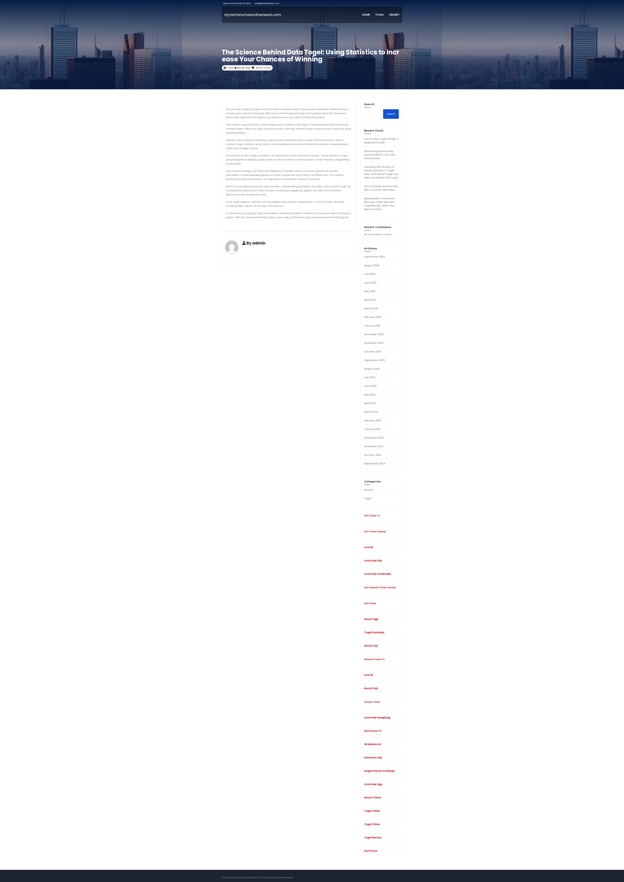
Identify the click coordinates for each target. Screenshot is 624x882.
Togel (379, 15)
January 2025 (372, 429)
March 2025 (371, 412)
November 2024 (374, 446)
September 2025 (374, 360)
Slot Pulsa (370, 603)
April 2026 (370, 300)
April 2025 (370, 403)
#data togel (263, 67)
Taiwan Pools (372, 701)
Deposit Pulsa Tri (374, 659)
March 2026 (371, 308)
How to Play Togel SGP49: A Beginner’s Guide (381, 140)
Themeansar (286, 877)
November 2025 (374, 343)
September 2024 (374, 463)
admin (259, 243)
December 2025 (374, 334)
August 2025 (371, 368)
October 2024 (372, 455)
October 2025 (372, 351)
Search (369, 104)
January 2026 (372, 325)
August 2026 (371, 265)
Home (366, 15)
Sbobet (394, 15)
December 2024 (374, 437)
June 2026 (370, 282)
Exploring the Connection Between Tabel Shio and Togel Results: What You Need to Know (379, 204)
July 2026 (369, 274)
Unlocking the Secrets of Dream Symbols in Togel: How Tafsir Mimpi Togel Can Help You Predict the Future (381, 172)
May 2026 (370, 291)
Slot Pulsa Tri (372, 515)
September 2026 (374, 256)
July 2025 (369, 377)
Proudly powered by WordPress (239, 877)
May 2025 (370, 394)
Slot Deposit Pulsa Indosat (380, 587)
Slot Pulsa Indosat (375, 531)
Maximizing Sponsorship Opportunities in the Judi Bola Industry (379, 154)
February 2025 (372, 420)
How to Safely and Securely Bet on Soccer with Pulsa (381, 187)
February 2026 (372, 317)
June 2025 (370, 386)
